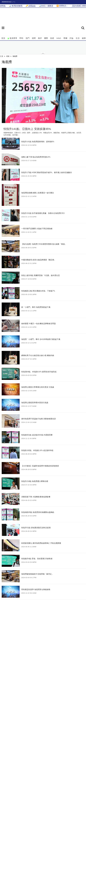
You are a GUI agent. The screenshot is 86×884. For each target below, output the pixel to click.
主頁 (1, 56)
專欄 (65, 38)
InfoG (58, 38)
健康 (84, 38)
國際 (46, 38)
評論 (71, 38)
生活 (78, 38)
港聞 (34, 38)
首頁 (3, 38)
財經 (52, 38)
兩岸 (40, 38)
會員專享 (13, 38)
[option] (43, 95)
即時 (21, 38)
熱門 (27, 38)
